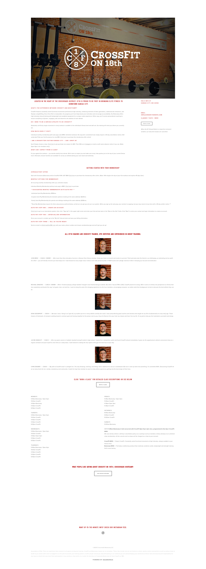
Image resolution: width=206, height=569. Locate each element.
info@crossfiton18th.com (151, 115)
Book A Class (103, 384)
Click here (63, 137)
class (143, 118)
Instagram (88, 144)
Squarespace (108, 560)
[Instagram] (158, 137)
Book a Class (146, 123)
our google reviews (103, 473)
